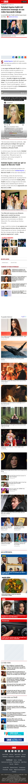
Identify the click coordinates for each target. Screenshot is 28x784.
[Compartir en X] (16, 57)
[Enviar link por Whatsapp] (19, 57)
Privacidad (5, 769)
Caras (15, 760)
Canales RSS (6, 767)
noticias (14, 556)
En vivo (24, 1)
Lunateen (17, 756)
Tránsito (14, 771)
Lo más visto (6, 663)
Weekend (5, 756)
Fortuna (24, 754)
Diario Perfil (5, 754)
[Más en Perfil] (8, 552)
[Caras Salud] (14, 735)
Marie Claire (18, 754)
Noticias (11, 754)
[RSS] (19, 751)
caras (14, 599)
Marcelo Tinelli (13, 262)
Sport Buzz (24, 762)
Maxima (16, 764)
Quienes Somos (14, 767)
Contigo (20, 760)
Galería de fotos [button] (13, 17)
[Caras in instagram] (6, 751)
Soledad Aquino (8, 61)
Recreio (11, 764)
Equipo (11, 769)
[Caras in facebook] (9, 751)
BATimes (23, 756)
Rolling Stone (17, 762)
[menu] (2, 2)
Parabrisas (11, 756)
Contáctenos (22, 767)
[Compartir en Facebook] (13, 57)
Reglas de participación (19, 769)
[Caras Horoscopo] (14, 741)
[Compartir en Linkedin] (22, 57)
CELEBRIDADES (4, 4)
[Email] (25, 57)
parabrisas (14, 621)
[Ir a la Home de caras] (6, 2)
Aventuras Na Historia (6, 762)
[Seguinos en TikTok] (16, 751)
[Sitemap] (22, 751)
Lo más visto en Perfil (9, 697)
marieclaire (14, 578)
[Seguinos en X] (12, 751)
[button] (14, 29)
